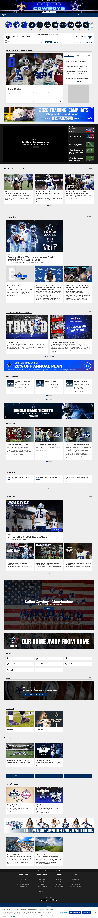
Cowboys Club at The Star (42, 886)
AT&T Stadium (42, 879)
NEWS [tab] (69, 55)
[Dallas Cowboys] (49, 906)
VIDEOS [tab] (78, 55)
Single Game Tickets (59, 881)
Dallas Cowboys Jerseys (75, 884)
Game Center (56, 42)
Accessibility (23, 888)
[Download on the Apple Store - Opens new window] (43, 900)
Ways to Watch (75, 42)
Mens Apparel (75, 877)
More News (78, 81)
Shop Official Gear (89, 42)
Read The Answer (40, 694)
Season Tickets (59, 879)
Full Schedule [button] (49, 399)
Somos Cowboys (42, 891)
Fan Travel (59, 888)
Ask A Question (28, 694)
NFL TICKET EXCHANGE (49, 775)
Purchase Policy (23, 881)
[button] (32, 101)
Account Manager (59, 877)
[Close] (95, 912)
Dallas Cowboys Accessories (75, 886)
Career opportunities (23, 886)
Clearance (75, 888)
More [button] (49, 209)
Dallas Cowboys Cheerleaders (42, 877)
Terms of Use (23, 879)
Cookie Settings (63, 912)
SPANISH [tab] (87, 55)
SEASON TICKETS (78, 775)
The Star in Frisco (42, 881)
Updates (81, 42)
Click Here (49, 608)
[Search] (78, 15)
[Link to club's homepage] (4, 15)
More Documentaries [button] (49, 356)
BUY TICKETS (21, 775)
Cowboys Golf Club (42, 888)
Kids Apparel (75, 881)
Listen (8, 479)
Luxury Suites (59, 884)
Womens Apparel (75, 879)
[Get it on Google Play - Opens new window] (53, 901)
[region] (49, 912)
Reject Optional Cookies (75, 912)
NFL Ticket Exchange (59, 886)
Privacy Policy (23, 877)
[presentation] (7, 101)
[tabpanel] (78, 70)
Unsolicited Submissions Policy (23, 884)
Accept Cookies (86, 912)
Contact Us (42, 884)
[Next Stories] (91, 26)
